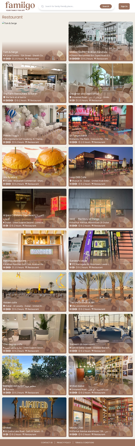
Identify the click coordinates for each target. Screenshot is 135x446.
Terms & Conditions (84, 442)
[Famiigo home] (20, 6)
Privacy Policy (64, 442)
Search (106, 6)
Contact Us (47, 442)
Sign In (124, 6)
